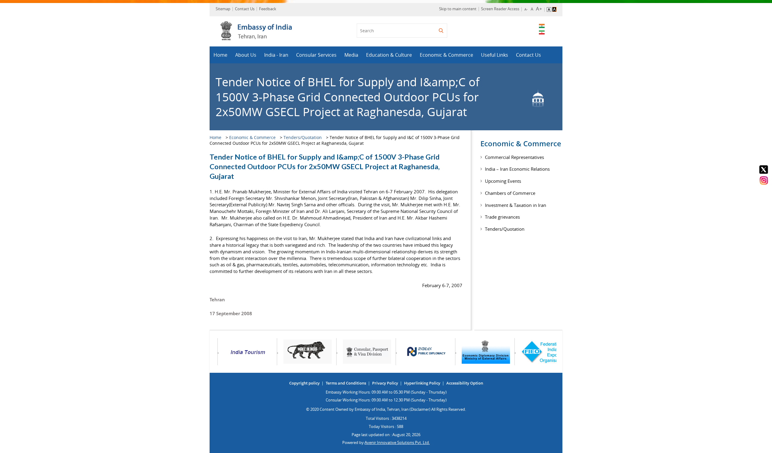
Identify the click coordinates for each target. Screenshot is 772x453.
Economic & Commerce (446, 55)
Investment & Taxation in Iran (515, 205)
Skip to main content (457, 8)
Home (220, 55)
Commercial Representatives (514, 157)
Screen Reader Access (500, 8)
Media (351, 55)
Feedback (267, 8)
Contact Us (245, 8)
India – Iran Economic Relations (517, 169)
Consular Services (316, 55)
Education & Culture (389, 55)
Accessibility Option (464, 383)
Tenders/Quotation (302, 137)
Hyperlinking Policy (422, 383)
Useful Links (494, 55)
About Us (245, 55)
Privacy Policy (385, 383)
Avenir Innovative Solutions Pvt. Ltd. (397, 442)
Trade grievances (502, 217)
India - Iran (276, 55)
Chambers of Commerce (510, 193)
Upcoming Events (503, 181)
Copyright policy (304, 383)
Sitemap (223, 8)
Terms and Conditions (346, 383)
